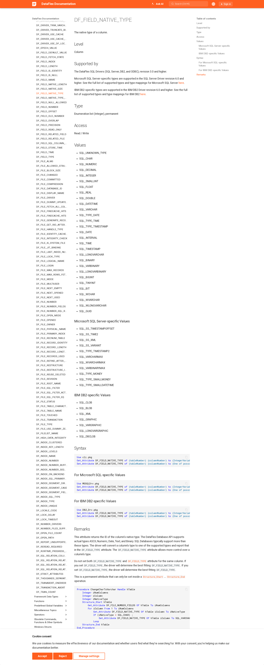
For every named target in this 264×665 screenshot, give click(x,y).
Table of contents (206, 18)
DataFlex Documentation (45, 18)
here (181, 82)
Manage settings (89, 656)
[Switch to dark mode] (213, 4)
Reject (63, 656)
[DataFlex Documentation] (34, 4)
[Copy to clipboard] (186, 457)
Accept (42, 656)
